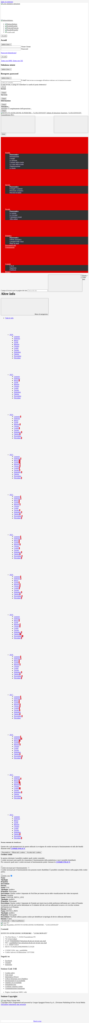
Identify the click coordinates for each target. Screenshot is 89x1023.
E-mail (23, 80)
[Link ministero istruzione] (10, 4)
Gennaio (17, 337)
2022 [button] (11, 495)
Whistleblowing (10, 984)
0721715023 (12, 939)
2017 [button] (11, 695)
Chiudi (4, 93)
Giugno (16, 346)
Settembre (17, 352)
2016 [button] (11, 735)
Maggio (16, 344)
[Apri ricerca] (71, 124)
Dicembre (17, 358)
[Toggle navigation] (18, 124)
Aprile (16, 342)
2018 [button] (11, 655)
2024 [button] (11, 415)
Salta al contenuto (7, 2)
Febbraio (17, 338)
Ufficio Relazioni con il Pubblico (16, 979)
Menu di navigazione (41, 314)
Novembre (17, 356)
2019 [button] (11, 615)
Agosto (16, 350)
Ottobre (16, 354)
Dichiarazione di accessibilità (15, 981)
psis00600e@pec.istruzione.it (28, 943)
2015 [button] (11, 775)
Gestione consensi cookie (14, 986)
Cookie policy (10, 973)
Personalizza (6, 852)
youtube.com (5, 876)
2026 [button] (11, 335)
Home (84, 275)
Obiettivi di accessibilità (13, 983)
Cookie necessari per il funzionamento (14, 868)
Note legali (9, 975)
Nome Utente (26, 47)
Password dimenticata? (8, 53)
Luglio (16, 348)
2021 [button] (11, 535)
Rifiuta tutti (18, 852)
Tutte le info (9, 318)
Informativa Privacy (12, 977)
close (3, 134)
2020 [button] (11, 575)
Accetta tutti (34, 852)
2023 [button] (11, 455)
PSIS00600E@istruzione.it (28, 941)
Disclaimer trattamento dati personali (13, 1004)
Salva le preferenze (18, 921)
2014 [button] (11, 815)
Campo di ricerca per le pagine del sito (14, 290)
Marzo (16, 340)
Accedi (4, 36)
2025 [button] (11, 375)
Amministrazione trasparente (15, 988)
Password (24, 49)
